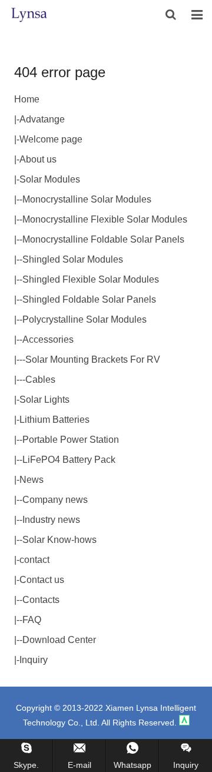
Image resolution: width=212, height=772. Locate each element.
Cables (40, 380)
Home (26, 99)
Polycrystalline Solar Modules (84, 319)
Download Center (59, 640)
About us (38, 159)
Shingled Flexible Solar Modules (90, 279)
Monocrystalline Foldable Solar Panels (103, 239)
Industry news (51, 520)
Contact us (41, 580)
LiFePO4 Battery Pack (68, 460)
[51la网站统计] (184, 722)
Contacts (40, 600)
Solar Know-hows (59, 540)
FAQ (31, 620)
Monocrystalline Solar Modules (86, 199)
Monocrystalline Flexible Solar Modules (104, 219)
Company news (55, 500)
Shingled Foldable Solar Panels (89, 299)
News (31, 480)
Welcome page (50, 139)
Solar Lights (44, 400)
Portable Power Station (70, 440)
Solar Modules (49, 179)
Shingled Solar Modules (72, 259)
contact (34, 560)
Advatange (42, 119)
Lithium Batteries (54, 420)
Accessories (48, 339)
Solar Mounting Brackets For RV (92, 359)
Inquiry (33, 660)
